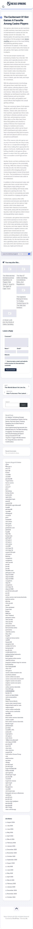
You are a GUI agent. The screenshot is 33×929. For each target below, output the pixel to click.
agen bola (8, 497)
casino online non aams (13, 676)
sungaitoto (9, 558)
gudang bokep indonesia (13, 654)
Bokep (7, 611)
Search (8, 402)
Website (7, 355)
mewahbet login (10, 499)
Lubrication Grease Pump (13, 754)
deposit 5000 (9, 574)
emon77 (8, 487)
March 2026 (10, 839)
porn (7, 489)
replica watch (10, 707)
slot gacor (9, 525)
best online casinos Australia (14, 717)
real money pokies (11, 697)
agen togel (9, 783)
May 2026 (10, 832)
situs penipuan (10, 607)
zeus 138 (8, 785)
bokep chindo (10, 493)
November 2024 (12, 893)
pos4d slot (9, 650)
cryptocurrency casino (12, 638)
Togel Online (9, 481)
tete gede (8, 523)
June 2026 (10, 829)
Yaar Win (8, 534)
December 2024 (12, 890)
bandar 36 (9, 693)
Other (20, 254)
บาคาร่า (8, 485)
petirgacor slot (10, 572)
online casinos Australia (13, 687)
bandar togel (9, 723)
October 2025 (11, 856)
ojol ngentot (9, 772)
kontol (7, 472)
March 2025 (10, 880)
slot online (9, 521)
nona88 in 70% (10, 730)
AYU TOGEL (9, 807)
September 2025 (12, 859)
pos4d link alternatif (12, 591)
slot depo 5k (9, 548)
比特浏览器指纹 (10, 691)
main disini (9, 738)
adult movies (9, 758)
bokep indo (9, 536)
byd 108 (8, 470)
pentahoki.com (10, 527)
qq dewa (8, 760)
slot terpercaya (10, 791)
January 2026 (11, 846)
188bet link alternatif (12, 740)
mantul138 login (10, 552)
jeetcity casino (10, 599)
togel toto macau (11, 781)
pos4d (7, 564)
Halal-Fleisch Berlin (11, 701)
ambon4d (8, 732)
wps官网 (8, 713)
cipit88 (8, 640)
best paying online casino (13, 658)
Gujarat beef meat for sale (13, 705)
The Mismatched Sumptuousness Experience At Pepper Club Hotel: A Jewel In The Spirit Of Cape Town (8, 282)
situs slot (8, 668)
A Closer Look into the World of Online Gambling (8, 322)
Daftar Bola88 (10, 770)
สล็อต (7, 464)
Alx (26, 918)
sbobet (8, 762)
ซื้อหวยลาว (9, 466)
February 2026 (11, 842)
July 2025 (10, 866)
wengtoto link (10, 644)
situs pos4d (9, 562)
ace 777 (8, 468)
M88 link (8, 613)
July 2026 (10, 825)
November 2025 (12, 853)
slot (7, 756)
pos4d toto (9, 797)
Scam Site (9, 609)
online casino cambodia (13, 711)
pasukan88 (9, 479)
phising (8, 601)
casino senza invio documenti (15, 679)
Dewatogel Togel (11, 774)
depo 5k (8, 583)
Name (7, 348)
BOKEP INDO (9, 656)
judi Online (9, 630)
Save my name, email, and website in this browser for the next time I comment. (16, 363)
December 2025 (12, 849)
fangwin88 (9, 642)
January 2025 (11, 887)
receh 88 (8, 779)
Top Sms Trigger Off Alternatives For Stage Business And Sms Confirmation (16, 440)
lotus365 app (9, 689)
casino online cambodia (13, 709)
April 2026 (10, 836)
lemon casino (10, 483)
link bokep (9, 491)
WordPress (15, 918)
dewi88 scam (9, 570)
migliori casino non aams (13, 681)
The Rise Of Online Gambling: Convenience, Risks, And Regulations (21, 280)
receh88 (8, 474)
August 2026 (11, 822)
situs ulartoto (10, 750)
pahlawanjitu (9, 725)
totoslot (8, 685)
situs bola (8, 748)
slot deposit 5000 (11, 742)
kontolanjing (9, 664)
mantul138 (9, 503)
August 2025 (11, 863)
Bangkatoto (9, 787)
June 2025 (10, 870)
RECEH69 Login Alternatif (13, 505)
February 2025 (11, 883)
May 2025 (10, 873)
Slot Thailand (10, 615)
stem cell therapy (11, 809)
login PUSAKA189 (11, 768)
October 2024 (11, 897)
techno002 (9, 495)
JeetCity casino (10, 632)
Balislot (8, 556)
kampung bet (9, 648)
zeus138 (8, 746)
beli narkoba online (11, 627)
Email (19, 348)
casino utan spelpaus (12, 801)
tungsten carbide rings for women (16, 662)
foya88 (8, 507)
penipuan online (10, 617)
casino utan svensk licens (13, 703)
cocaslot (8, 515)
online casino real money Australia (16, 597)
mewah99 (8, 519)
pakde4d (8, 529)
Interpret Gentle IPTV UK (13, 435)
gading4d (8, 538)
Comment (8, 336)
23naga (8, 699)
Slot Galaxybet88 (11, 666)
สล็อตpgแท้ (9, 513)
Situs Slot (8, 634)
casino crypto (10, 719)
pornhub (8, 728)
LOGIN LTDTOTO (11, 646)
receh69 (8, 476)
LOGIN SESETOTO (11, 652)
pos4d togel (9, 764)
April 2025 (10, 876)
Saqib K (15, 254)
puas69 (8, 501)
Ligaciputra (9, 734)
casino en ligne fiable (12, 695)
